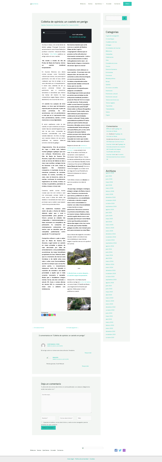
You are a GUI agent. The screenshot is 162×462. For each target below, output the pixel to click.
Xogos (108, 115)
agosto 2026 (110, 173)
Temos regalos (110, 103)
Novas (108, 81)
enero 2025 (109, 231)
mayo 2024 (109, 255)
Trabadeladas (110, 109)
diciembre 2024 (111, 234)
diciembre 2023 (110, 270)
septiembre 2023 (111, 279)
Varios (108, 112)
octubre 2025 (110, 203)
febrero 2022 (110, 325)
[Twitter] (120, 450)
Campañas (109, 54)
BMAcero (55, 357)
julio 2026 (109, 176)
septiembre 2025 (111, 206)
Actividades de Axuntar (113, 48)
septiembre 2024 (111, 243)
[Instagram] (54, 315)
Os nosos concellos (112, 88)
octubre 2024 (110, 240)
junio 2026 (109, 179)
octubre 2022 (110, 310)
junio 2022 (109, 313)
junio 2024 (109, 252)
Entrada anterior (38, 328)
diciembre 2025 (111, 197)
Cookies (92, 459)
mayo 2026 (109, 182)
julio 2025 (109, 212)
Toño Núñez (53, 54)
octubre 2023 (110, 276)
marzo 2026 (109, 188)
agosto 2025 (110, 209)
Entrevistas (109, 72)
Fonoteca (109, 75)
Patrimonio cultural (59, 25)
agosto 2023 (110, 283)
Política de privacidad (81, 459)
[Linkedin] (47, 315)
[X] (45, 315)
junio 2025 (109, 215)
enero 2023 (109, 304)
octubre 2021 (110, 337)
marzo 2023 (109, 298)
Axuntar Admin (111, 144)
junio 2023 (109, 289)
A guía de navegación (112, 36)
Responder (88, 353)
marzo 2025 (109, 225)
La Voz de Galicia (85, 282)
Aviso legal (70, 459)
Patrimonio (49, 25)
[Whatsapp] (52, 315)
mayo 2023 (109, 292)
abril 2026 (109, 185)
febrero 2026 (110, 191)
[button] (102, 4)
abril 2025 (109, 222)
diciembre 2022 (110, 307)
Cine (107, 60)
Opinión (43, 25)
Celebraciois (109, 57)
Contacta (117, 4)
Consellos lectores (111, 63)
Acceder (108, 4)
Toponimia (109, 106)
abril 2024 (109, 258)
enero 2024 (109, 267)
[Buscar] (124, 18)
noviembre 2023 (111, 273)
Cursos (108, 66)
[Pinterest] (50, 315)
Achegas (108, 45)
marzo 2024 (109, 261)
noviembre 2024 (111, 237)
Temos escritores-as (112, 100)
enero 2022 (109, 328)
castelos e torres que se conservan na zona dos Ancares (78, 148)
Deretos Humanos (111, 69)
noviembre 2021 (111, 334)
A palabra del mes (111, 42)
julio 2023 (109, 286)
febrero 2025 (110, 228)
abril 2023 (109, 295)
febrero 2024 (110, 264)
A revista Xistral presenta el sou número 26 (115, 157)
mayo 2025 (109, 219)
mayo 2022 (109, 316)
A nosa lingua (110, 39)
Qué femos (98, 4)
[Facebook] (42, 315)
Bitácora (82, 4)
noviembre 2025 (111, 200)
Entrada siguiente (72, 328)
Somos (90, 4)
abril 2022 (109, 319)
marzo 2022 (109, 322)
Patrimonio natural (111, 97)
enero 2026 (109, 194)
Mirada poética (110, 78)
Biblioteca (109, 51)
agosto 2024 (110, 246)
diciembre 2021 (110, 331)
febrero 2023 (110, 301)
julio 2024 (109, 249)
